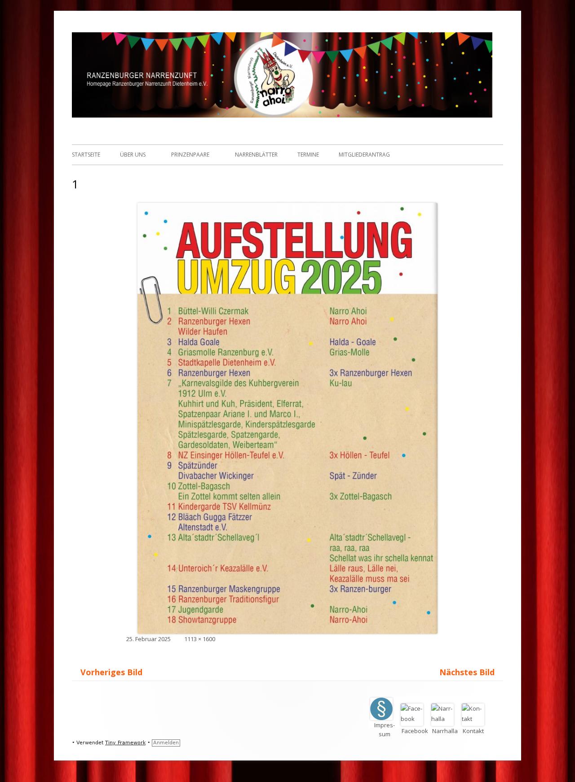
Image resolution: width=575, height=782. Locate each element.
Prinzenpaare (190, 154)
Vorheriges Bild (111, 672)
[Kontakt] (475, 719)
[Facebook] (415, 719)
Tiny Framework (125, 743)
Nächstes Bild (467, 672)
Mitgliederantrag (364, 154)
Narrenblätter (256, 154)
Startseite (86, 154)
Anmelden (166, 743)
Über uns (133, 154)
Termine (308, 154)
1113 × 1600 (199, 639)
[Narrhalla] (445, 719)
